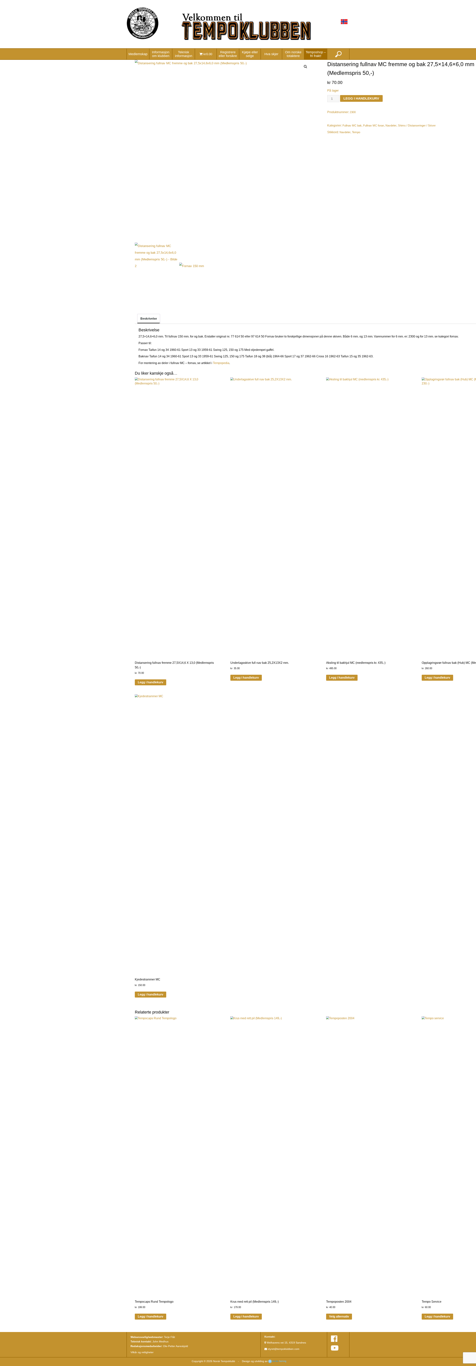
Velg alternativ (339, 1316)
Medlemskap (137, 54)
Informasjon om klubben (160, 54)
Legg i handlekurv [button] (150, 682)
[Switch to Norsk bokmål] (344, 21)
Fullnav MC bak (352, 125)
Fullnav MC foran (373, 125)
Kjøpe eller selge (250, 54)
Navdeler (390, 125)
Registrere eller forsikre (228, 54)
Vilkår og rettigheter (142, 1352)
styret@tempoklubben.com (283, 1348)
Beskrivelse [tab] (148, 318)
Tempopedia (221, 363)
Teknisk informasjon (183, 54)
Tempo (356, 132)
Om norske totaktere (293, 54)
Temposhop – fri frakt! (316, 54)
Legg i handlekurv (361, 98)
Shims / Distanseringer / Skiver (417, 125)
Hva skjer (271, 54)
